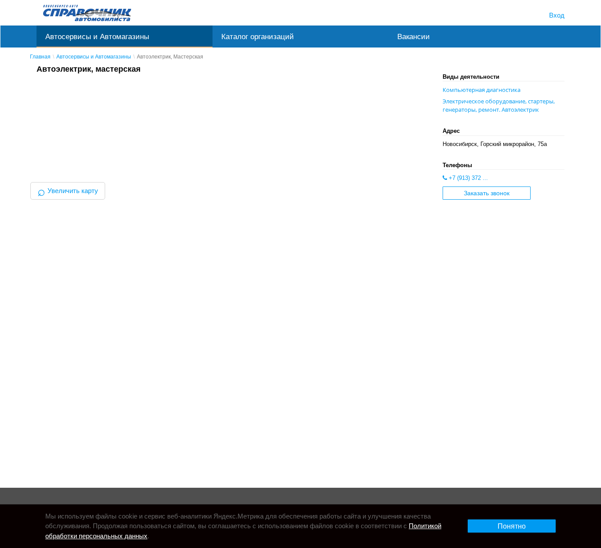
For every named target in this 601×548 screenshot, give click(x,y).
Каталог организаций (257, 36)
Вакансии (413, 36)
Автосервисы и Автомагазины (97, 36)
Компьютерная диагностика (481, 90)
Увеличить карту (67, 190)
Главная (40, 57)
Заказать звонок (486, 193)
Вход (556, 15)
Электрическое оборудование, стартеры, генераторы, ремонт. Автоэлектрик (499, 105)
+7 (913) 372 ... (467, 178)
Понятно (512, 526)
